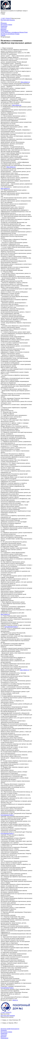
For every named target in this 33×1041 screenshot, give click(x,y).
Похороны (4, 23)
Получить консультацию (8, 20)
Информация (4, 30)
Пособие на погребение (8, 34)
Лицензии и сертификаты (12, 32)
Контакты (3, 29)
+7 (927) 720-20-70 (6, 18)
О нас (2, 32)
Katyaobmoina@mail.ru (11, 626)
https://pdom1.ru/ (25, 82)
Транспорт (4, 27)
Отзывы (17, 34)
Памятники (4, 26)
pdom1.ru (15, 1000)
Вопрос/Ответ (24, 32)
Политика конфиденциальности (10, 1028)
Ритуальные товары (6, 24)
